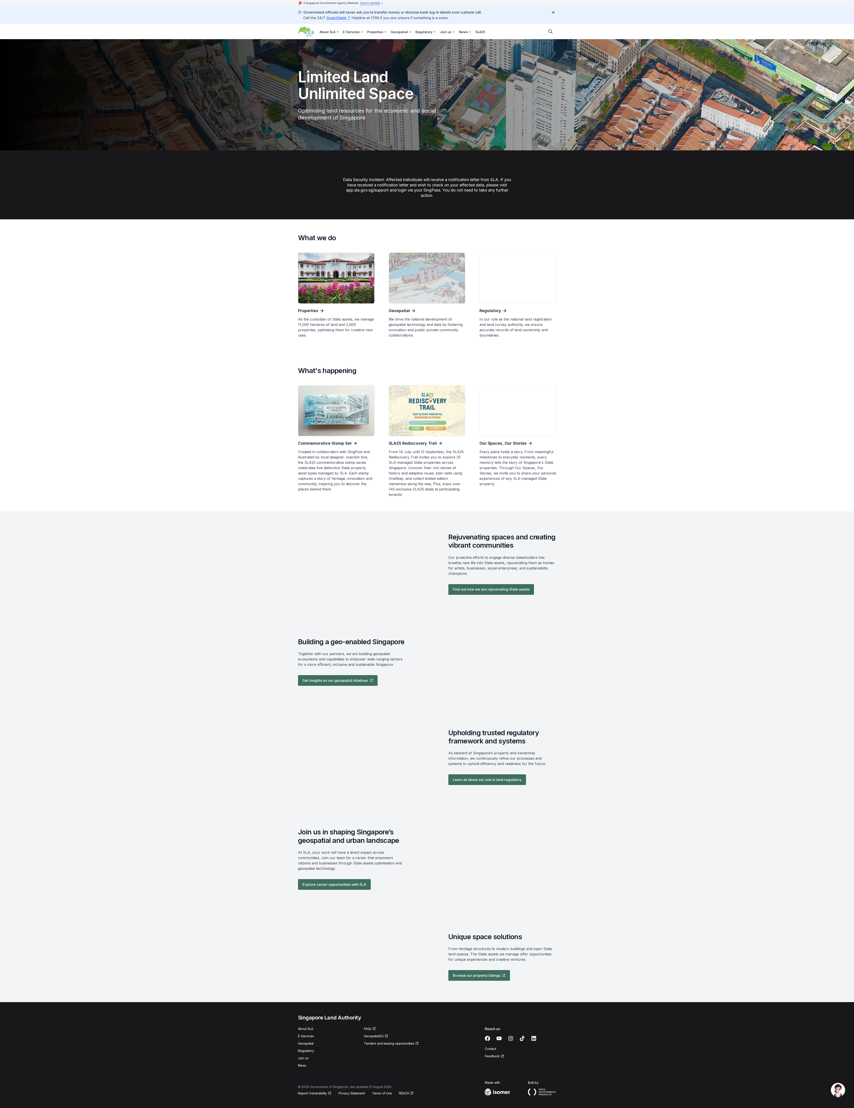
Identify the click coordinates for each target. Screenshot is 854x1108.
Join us (303, 1058)
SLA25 (480, 32)
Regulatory (306, 1051)
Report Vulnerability (312, 1093)
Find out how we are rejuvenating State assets (491, 589)
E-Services (306, 1036)
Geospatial (306, 1043)
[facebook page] (487, 1038)
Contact (490, 1049)
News (302, 1065)
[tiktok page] (522, 1038)
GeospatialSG (374, 1036)
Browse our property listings (476, 975)
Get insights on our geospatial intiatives (335, 680)
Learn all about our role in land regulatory (487, 779)
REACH (404, 1093)
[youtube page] (499, 1038)
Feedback (492, 1056)
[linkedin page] (533, 1038)
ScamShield (336, 18)
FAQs (367, 1029)
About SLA (305, 1029)
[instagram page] (510, 1038)
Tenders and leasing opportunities (389, 1043)
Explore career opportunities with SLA (334, 884)
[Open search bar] (550, 31)
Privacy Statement (351, 1093)
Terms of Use (382, 1093)
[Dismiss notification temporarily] (553, 12)
